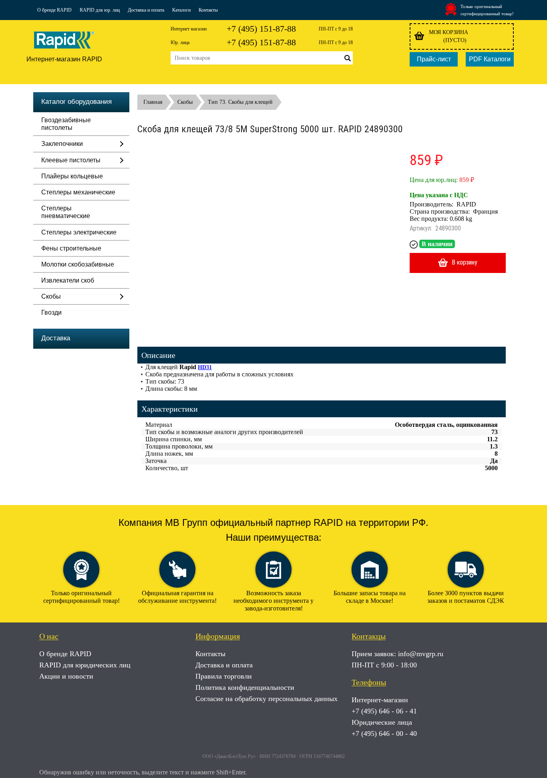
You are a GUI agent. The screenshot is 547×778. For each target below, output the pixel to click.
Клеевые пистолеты (71, 160)
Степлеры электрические (79, 232)
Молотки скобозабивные (77, 264)
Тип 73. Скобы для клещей (240, 102)
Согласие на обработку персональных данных (266, 699)
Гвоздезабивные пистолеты (66, 124)
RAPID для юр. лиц (100, 10)
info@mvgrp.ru (420, 654)
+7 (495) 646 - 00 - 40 (384, 734)
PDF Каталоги (490, 59)
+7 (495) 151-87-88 (261, 29)
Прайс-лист (434, 59)
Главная (152, 102)
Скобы (51, 296)
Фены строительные (71, 248)
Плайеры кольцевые (72, 176)
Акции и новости (66, 676)
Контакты (208, 10)
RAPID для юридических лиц (85, 665)
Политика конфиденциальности (244, 687)
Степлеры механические (78, 192)
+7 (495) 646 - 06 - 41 (384, 711)
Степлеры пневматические (65, 212)
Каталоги (181, 10)
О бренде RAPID (54, 10)
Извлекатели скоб (67, 280)
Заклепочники (62, 143)
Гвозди (51, 312)
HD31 (205, 367)
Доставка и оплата (146, 10)
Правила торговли (223, 676)
